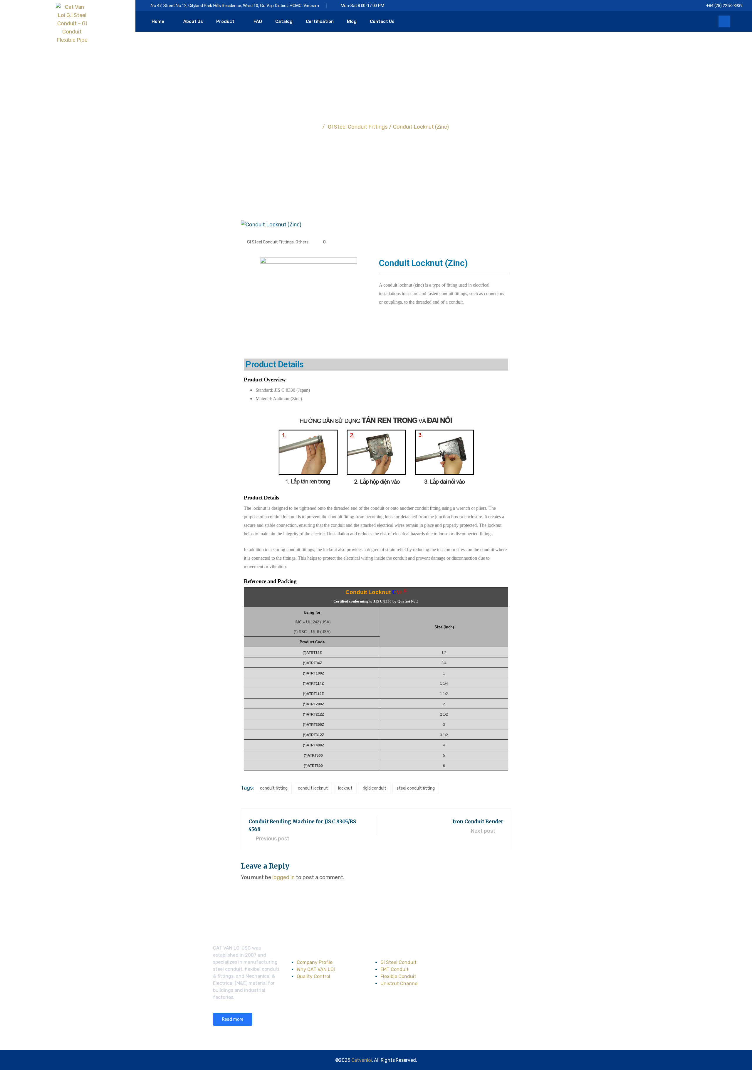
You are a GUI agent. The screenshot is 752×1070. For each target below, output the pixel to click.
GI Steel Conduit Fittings (270, 242)
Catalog (284, 21)
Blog (352, 21)
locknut (345, 788)
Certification (320, 21)
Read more (233, 1019)
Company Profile (315, 962)
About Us (193, 21)
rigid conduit (374, 788)
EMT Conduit (394, 969)
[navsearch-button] (724, 21)
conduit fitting (274, 788)
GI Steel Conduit (398, 962)
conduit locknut (313, 788)
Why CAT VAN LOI (316, 969)
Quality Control (313, 976)
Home (158, 21)
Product (225, 21)
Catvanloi (361, 1060)
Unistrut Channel (399, 983)
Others (302, 242)
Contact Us (382, 21)
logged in (283, 877)
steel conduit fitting (416, 788)
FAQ (258, 21)
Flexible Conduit (398, 976)
